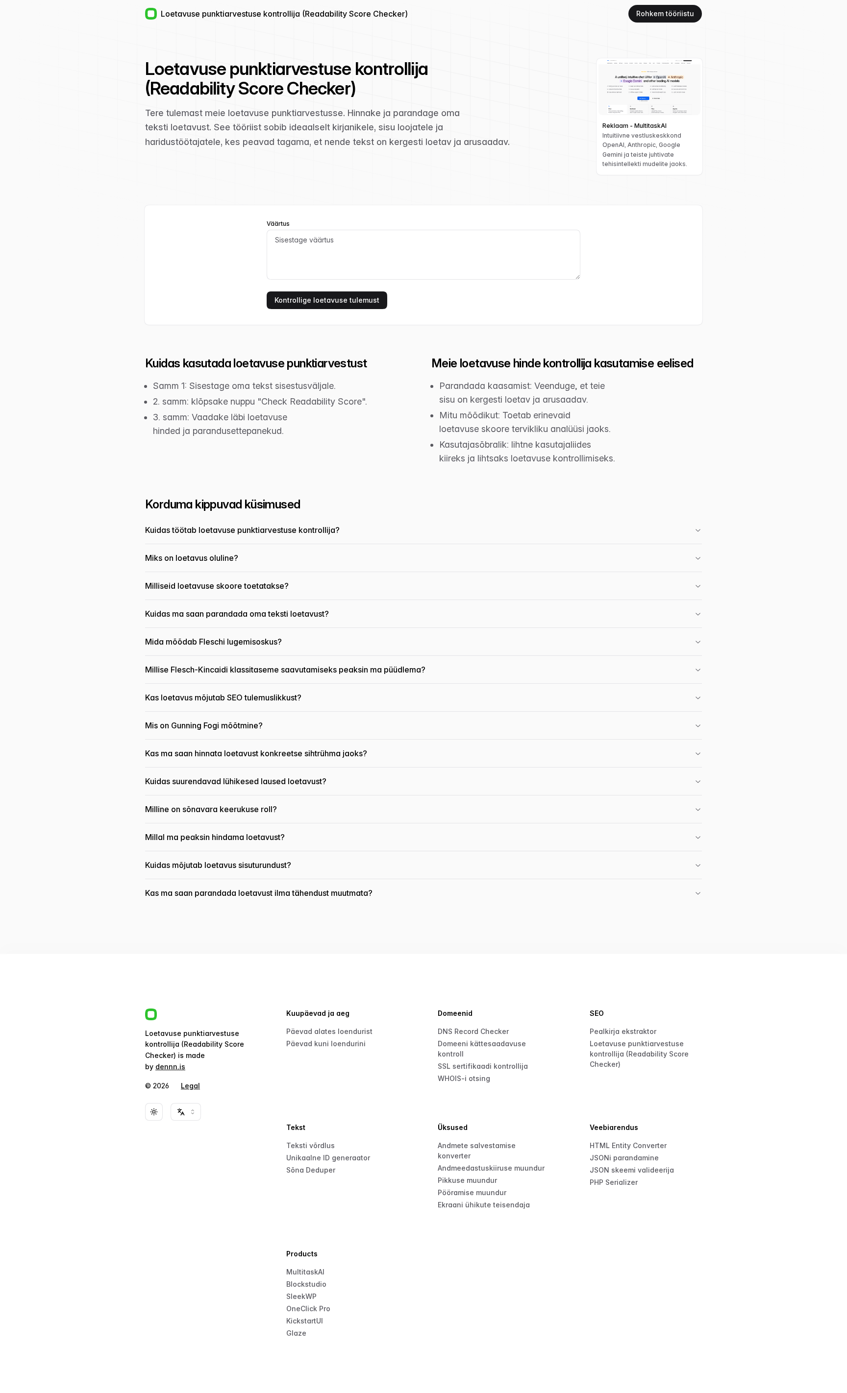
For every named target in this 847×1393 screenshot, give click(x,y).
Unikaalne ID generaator (328, 1157)
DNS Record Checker (473, 1031)
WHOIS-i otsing (464, 1078)
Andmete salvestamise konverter (477, 1150)
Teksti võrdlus (310, 1145)
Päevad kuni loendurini (326, 1043)
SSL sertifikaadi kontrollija (483, 1066)
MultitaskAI (305, 1272)
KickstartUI (304, 1321)
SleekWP (301, 1296)
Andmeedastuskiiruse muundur (491, 1168)
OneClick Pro (308, 1308)
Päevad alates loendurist (329, 1031)
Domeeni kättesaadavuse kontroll (482, 1048)
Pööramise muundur (472, 1192)
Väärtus (278, 224)
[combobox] (186, 1112)
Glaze (296, 1333)
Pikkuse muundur (467, 1180)
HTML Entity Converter (628, 1145)
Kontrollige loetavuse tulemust (326, 300)
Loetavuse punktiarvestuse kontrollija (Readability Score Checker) (639, 1053)
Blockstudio (306, 1284)
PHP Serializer (614, 1182)
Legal (190, 1085)
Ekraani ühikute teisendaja (484, 1205)
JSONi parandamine (624, 1157)
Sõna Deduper (310, 1170)
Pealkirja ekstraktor (623, 1031)
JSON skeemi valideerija (632, 1170)
